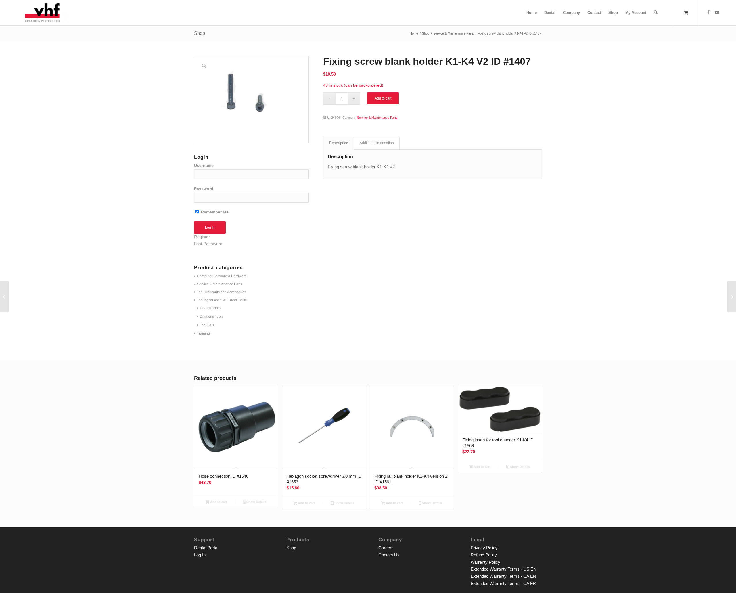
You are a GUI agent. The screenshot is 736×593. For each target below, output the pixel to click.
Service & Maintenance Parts (219, 284)
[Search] (655, 12)
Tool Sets (207, 325)
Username (204, 165)
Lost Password (208, 243)
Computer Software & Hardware (222, 276)
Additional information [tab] (377, 143)
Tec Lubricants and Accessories (221, 292)
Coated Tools (210, 308)
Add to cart (383, 98)
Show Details (256, 502)
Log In (200, 554)
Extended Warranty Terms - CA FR (503, 583)
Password (203, 189)
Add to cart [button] (218, 502)
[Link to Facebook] (708, 12)
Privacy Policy (484, 547)
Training (203, 334)
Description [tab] (338, 143)
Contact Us (389, 554)
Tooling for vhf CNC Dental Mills (222, 300)
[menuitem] (531, 12)
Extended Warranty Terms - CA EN (503, 576)
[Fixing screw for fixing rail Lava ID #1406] (4, 296)
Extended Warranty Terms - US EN (503, 569)
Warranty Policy (485, 562)
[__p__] (42, 12)
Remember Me (214, 212)
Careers (386, 547)
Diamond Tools (211, 317)
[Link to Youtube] (717, 12)
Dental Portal (206, 547)
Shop (199, 33)
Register (202, 236)
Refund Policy (484, 554)
